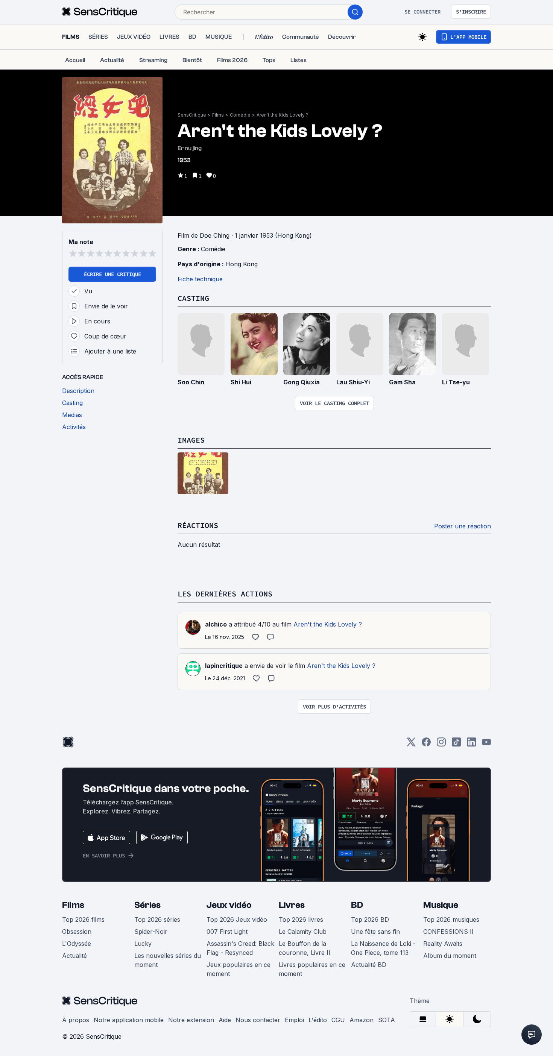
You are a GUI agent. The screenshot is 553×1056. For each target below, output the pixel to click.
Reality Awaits (442, 943)
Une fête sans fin (375, 931)
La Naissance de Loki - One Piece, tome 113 (383, 948)
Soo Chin (191, 382)
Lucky (143, 943)
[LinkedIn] (471, 744)
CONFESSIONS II (448, 931)
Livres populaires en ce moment (312, 969)
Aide (225, 1020)
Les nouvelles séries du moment (167, 960)
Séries (147, 905)
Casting (193, 298)
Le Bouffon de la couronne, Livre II (304, 948)
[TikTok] (456, 744)
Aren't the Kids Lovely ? (282, 115)
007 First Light (227, 931)
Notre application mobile (129, 1020)
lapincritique (224, 665)
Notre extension (191, 1020)
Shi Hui (241, 382)
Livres (292, 905)
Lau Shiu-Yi (353, 382)
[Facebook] (426, 744)
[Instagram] (441, 744)
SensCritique (192, 115)
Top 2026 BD (370, 919)
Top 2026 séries (157, 919)
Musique (440, 905)
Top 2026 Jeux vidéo (237, 919)
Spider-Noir (150, 931)
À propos (75, 1020)
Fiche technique (200, 279)
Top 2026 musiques (451, 919)
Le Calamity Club (303, 931)
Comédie (240, 115)
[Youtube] (486, 744)
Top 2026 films (83, 919)
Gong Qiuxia (301, 382)
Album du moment (449, 955)
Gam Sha (402, 382)
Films (218, 115)
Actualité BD (368, 964)
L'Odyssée (76, 943)
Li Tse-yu (456, 382)
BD (357, 905)
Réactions (198, 525)
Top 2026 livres (301, 919)
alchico (216, 624)
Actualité (74, 955)
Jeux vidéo (229, 905)
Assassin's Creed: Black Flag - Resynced (240, 948)
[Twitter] (411, 744)
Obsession (76, 931)
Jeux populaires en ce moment (238, 969)
